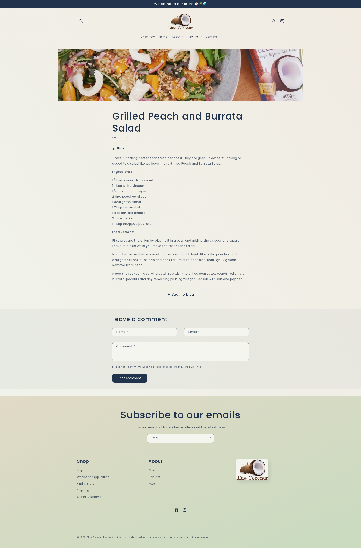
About (153, 470)
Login (80, 470)
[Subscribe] (210, 438)
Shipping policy (201, 536)
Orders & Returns (89, 497)
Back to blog (183, 294)
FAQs (152, 484)
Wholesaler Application (93, 477)
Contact (154, 477)
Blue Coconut (95, 537)
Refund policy (137, 536)
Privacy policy (157, 536)
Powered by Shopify (114, 537)
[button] (81, 21)
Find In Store (86, 484)
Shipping (83, 490)
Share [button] (121, 148)
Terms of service (178, 536)
